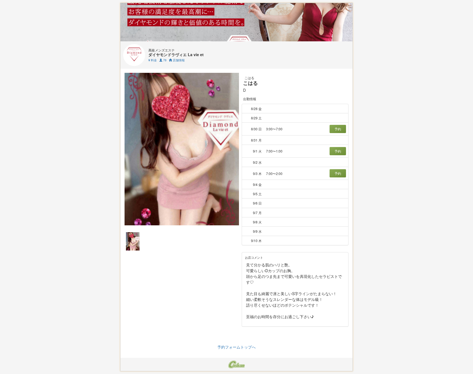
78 (164, 60)
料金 (152, 60)
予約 (337, 128)
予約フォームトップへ (236, 347)
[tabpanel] (182, 149)
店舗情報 (178, 60)
